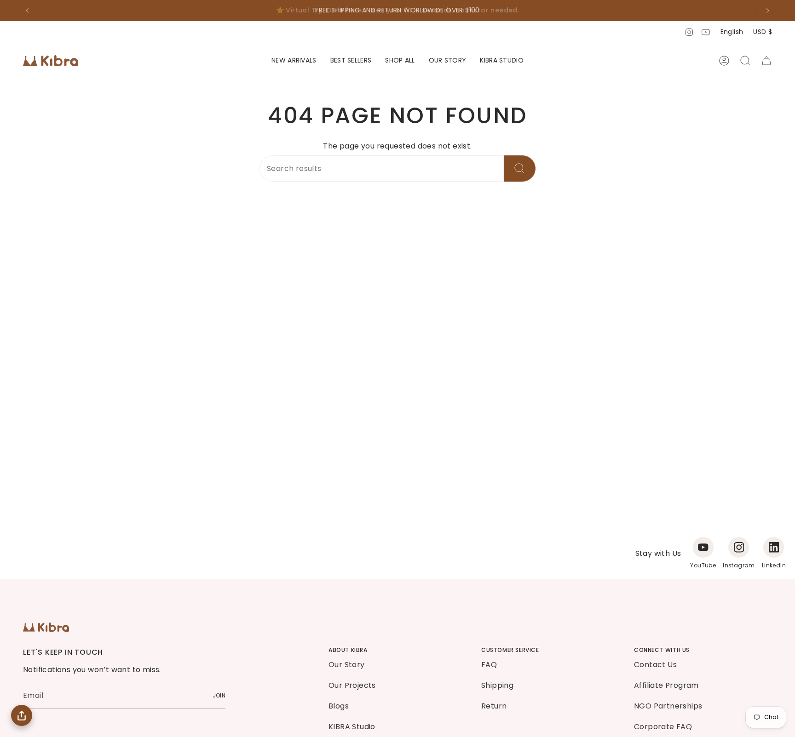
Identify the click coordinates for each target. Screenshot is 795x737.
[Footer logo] (46, 627)
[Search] (520, 168)
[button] (399, 61)
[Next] (768, 10)
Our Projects (352, 685)
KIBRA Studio (351, 726)
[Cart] (766, 61)
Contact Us (655, 664)
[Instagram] (738, 547)
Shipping (497, 685)
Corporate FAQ (663, 726)
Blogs (338, 706)
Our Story (346, 664)
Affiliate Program (666, 685)
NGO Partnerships (668, 706)
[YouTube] (703, 547)
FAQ (489, 664)
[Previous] (27, 10)
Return (494, 706)
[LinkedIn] (773, 547)
